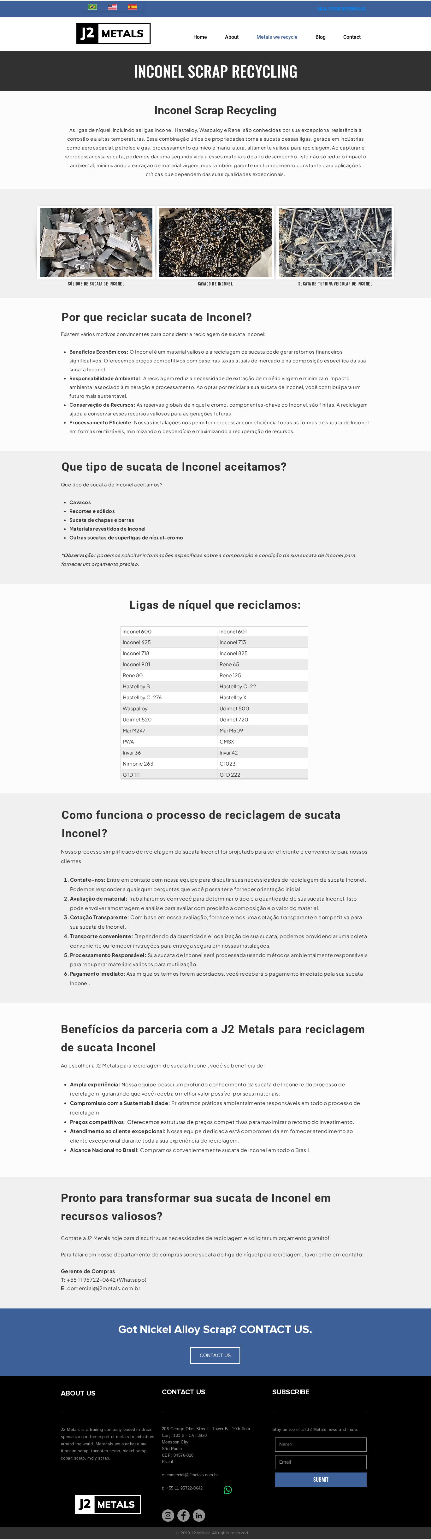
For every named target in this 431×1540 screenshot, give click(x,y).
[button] (215, 1355)
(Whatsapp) (131, 1279)
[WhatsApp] (228, 1490)
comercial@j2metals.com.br (103, 1288)
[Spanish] (133, 7)
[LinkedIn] (199, 1515)
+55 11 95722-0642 (91, 1279)
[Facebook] (183, 1515)
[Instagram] (168, 1515)
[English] (113, 7)
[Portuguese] (93, 7)
